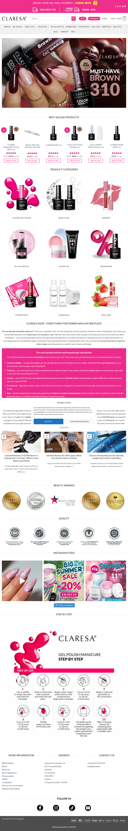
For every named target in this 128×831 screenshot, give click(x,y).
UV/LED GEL (42, 27)
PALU (73, 32)
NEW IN (7, 27)
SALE (55, 32)
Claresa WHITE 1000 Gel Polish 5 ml (96, 146)
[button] (104, 18)
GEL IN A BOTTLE (57, 27)
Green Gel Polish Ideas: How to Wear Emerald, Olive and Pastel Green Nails (64, 457)
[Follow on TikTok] (120, 6)
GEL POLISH (17, 27)
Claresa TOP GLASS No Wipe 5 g (74, 146)
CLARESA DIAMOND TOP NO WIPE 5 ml (11, 147)
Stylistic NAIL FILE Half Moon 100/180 (32, 146)
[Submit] (74, 18)
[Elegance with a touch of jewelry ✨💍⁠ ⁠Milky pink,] (22, 581)
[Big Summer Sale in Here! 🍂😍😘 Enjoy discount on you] (64, 581)
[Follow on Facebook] (115, 6)
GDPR (4, 779)
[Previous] (6, 73)
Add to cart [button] (11, 160)
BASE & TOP (29, 27)
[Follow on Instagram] (117, 6)
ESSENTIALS (106, 27)
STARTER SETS (84, 27)
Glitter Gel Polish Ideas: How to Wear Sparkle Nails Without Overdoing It (21, 457)
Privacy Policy (64, 427)
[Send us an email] (122, 6)
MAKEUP (64, 32)
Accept (48, 421)
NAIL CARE (95, 27)
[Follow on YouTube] (125, 6)
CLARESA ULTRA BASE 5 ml (117, 146)
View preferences (79, 421)
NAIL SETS (117, 27)
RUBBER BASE (71, 27)
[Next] (121, 73)
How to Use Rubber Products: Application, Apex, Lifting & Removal (106, 457)
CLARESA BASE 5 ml (54, 145)
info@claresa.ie (93, 766)
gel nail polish (18, 331)
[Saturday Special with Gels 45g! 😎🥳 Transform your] (106, 581)
